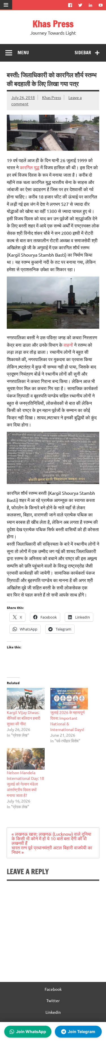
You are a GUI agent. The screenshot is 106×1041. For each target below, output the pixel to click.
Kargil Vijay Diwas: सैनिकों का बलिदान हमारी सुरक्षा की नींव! (23, 718)
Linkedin (53, 1012)
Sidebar (83, 52)
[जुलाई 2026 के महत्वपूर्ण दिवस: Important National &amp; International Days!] (69, 698)
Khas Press (53, 23)
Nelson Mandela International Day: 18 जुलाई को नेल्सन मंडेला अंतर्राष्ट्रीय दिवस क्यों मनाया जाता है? (25, 784)
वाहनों (68, 344)
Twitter (53, 1000)
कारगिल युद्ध (29, 167)
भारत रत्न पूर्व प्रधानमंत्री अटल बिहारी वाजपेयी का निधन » (52, 850)
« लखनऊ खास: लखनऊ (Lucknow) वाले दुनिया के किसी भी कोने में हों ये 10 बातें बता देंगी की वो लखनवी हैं (51, 838)
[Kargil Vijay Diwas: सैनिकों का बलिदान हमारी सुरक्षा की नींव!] (26, 698)
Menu (23, 52)
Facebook (53, 989)
